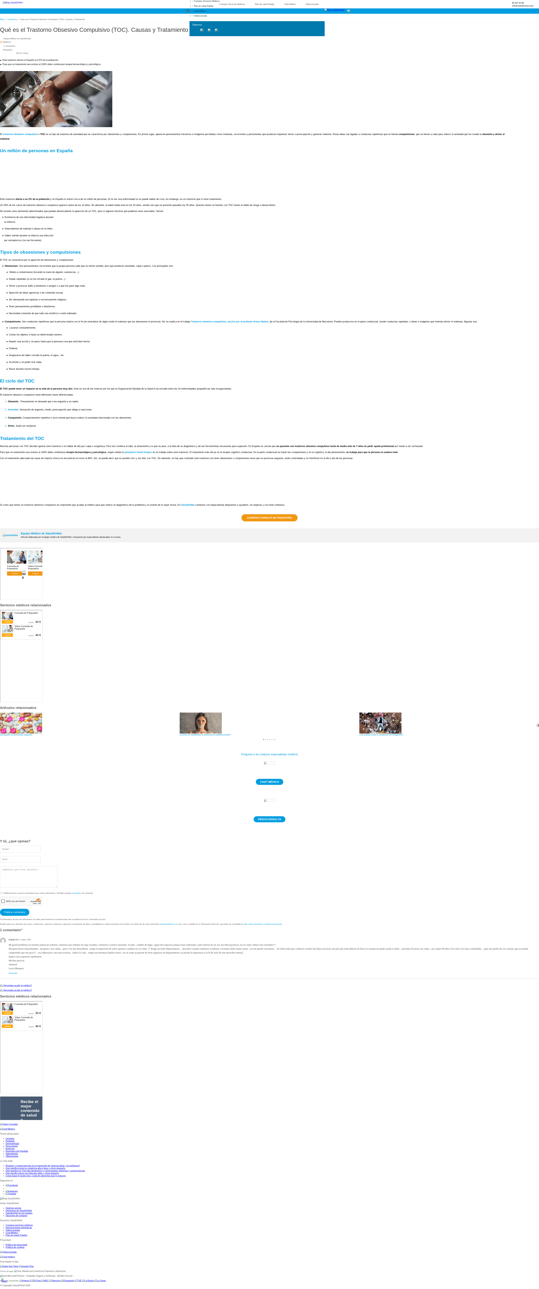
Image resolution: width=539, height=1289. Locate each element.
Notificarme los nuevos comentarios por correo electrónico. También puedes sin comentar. (48, 893)
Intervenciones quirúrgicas (19, 1227)
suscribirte (76, 893)
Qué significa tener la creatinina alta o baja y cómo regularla (35, 1168)
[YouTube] (216, 30)
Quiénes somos (13, 1208)
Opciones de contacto (16, 1215)
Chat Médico (200, 11)
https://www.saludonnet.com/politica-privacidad (263, 924)
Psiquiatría (7, 50)
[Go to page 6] (273, 739)
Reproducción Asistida (17, 1151)
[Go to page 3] (267, 739)
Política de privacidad (16, 1245)
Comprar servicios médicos (19, 1225)
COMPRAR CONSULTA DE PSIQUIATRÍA (269, 517)
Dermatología (12, 1143)
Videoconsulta (200, 16)
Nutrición (10, 1148)
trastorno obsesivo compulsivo (20, 134)
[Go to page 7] (275, 739)
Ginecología (12, 1146)
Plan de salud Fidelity (203, 6)
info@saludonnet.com (522, 6)
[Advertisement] (84, 175)
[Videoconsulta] (8, 1252)
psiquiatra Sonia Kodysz (138, 452)
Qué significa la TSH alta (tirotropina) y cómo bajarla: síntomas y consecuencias (45, 1171)
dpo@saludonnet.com (169, 924)
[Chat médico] (7, 1257)
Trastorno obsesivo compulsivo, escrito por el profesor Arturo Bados (229, 321)
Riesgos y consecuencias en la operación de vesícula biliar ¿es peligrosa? (43, 1166)
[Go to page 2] (265, 739)
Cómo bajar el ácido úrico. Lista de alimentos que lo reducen (36, 1176)
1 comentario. (10, 46)
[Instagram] (209, 30)
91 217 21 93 (518, 3)
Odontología (12, 1153)
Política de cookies (15, 1247)
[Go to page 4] (269, 739)
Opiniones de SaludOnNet (19, 1210)
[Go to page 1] (263, 739)
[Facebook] (195, 30)
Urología (10, 1138)
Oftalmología (12, 1156)
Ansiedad (13, 409)
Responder (13, 973)
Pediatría (10, 1141)
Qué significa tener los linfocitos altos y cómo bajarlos (32, 1173)
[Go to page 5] (271, 739)
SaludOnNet (187, 505)
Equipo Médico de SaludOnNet (17, 38)
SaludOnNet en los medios (19, 1213)
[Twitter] (202, 30)
